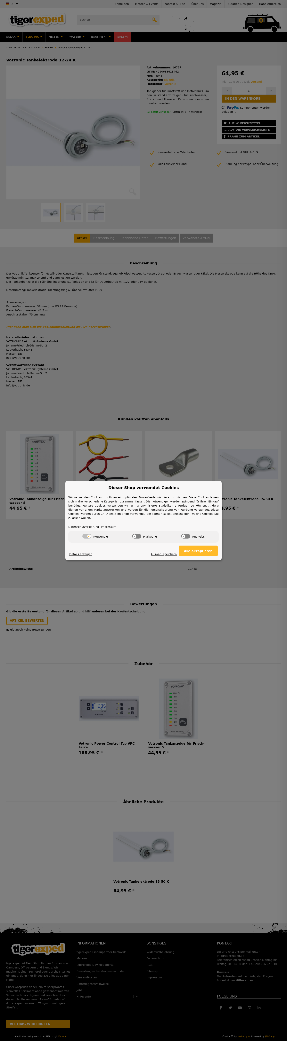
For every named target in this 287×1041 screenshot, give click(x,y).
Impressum (108, 527)
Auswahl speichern (164, 554)
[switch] (86, 536)
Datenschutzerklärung (83, 527)
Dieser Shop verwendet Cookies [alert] (143, 487)
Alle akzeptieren (198, 551)
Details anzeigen (80, 554)
